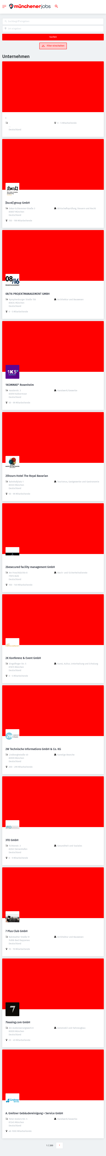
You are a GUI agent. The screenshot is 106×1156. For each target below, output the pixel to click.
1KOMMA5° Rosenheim (20, 384)
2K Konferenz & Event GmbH (23, 658)
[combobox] (53, 21)
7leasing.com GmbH (18, 1022)
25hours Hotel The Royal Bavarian (27, 475)
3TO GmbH (12, 840)
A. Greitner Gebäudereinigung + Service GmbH (34, 1113)
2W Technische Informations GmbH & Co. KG (33, 749)
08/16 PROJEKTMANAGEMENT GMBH (28, 293)
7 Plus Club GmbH (17, 931)
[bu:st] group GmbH (18, 202)
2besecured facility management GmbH (30, 567)
